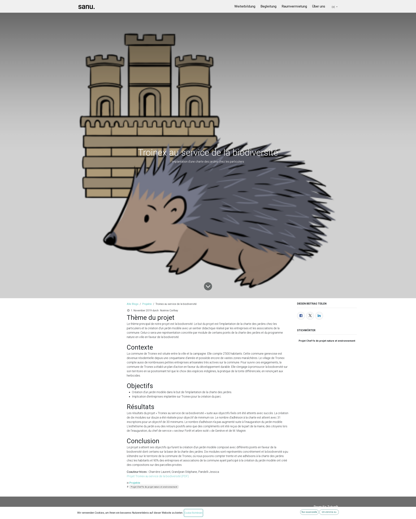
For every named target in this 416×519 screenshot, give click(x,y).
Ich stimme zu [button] (329, 512)
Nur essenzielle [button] (309, 512)
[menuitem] (245, 7)
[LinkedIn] (319, 316)
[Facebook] (301, 316)
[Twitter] (310, 316)
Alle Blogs (132, 304)
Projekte (147, 304)
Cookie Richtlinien (193, 513)
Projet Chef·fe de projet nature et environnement (154, 487)
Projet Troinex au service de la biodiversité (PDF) (158, 476)
